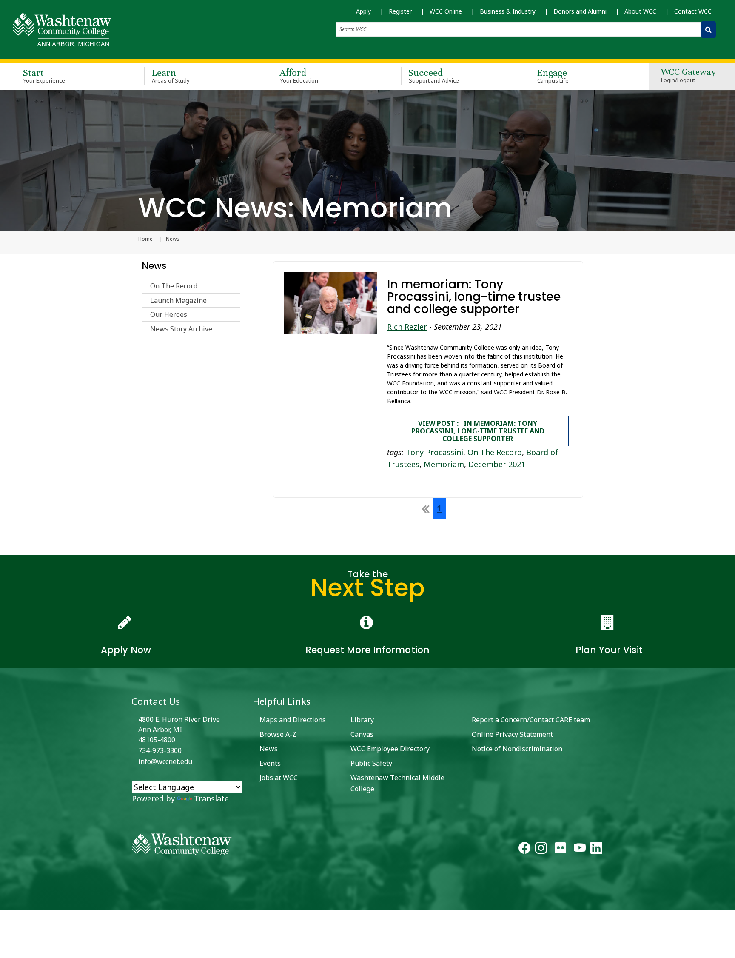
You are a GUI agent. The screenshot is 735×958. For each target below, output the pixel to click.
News (154, 265)
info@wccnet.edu (165, 761)
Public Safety (371, 763)
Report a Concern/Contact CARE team (531, 719)
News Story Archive (181, 329)
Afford (299, 75)
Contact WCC (693, 11)
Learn (170, 75)
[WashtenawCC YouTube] (580, 849)
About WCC (640, 11)
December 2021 (496, 464)
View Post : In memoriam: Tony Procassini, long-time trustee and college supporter (477, 431)
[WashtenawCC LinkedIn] (596, 849)
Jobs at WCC (278, 777)
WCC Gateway (688, 76)
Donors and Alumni (580, 11)
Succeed (433, 75)
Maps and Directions (292, 719)
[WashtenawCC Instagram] (541, 849)
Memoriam (444, 464)
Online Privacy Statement (512, 734)
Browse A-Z (277, 734)
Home (145, 239)
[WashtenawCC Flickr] (560, 849)
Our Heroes (168, 314)
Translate (211, 798)
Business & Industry (508, 11)
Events (270, 763)
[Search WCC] (708, 29)
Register (400, 11)
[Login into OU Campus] (5, 903)
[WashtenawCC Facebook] (524, 849)
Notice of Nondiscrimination (517, 748)
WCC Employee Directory (390, 748)
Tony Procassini (434, 452)
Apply (363, 11)
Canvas (361, 734)
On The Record (173, 286)
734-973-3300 (160, 750)
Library (362, 719)
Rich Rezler (407, 327)
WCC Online (446, 11)
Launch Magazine (178, 300)
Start (44, 75)
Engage (553, 75)
